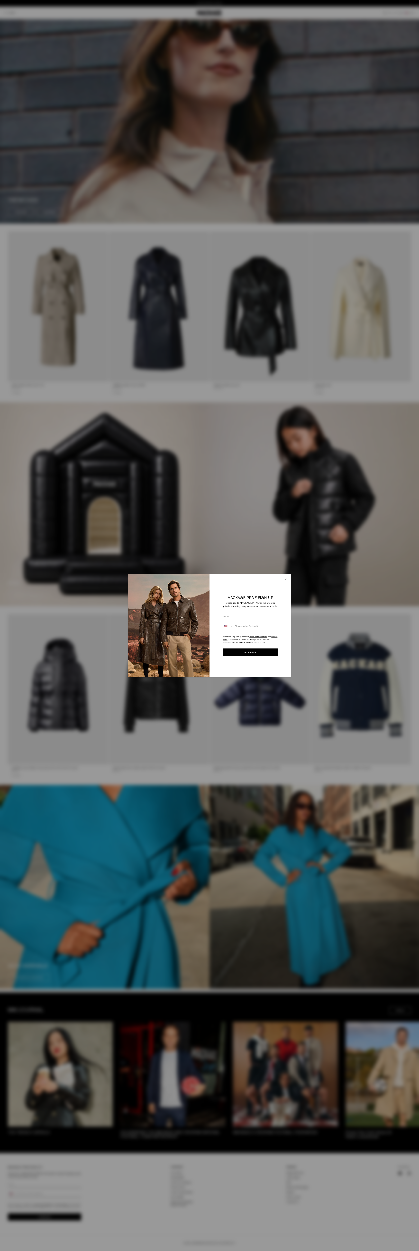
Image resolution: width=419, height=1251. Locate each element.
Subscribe (250, 652)
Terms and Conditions (258, 636)
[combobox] (228, 626)
